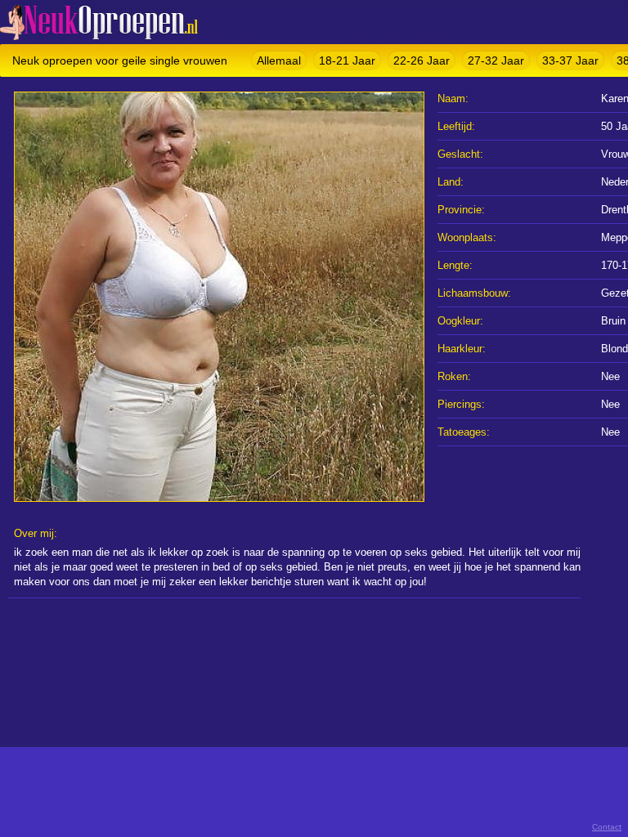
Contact (606, 826)
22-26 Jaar (421, 60)
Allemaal (279, 60)
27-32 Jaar (496, 60)
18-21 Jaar (347, 60)
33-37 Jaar (570, 60)
